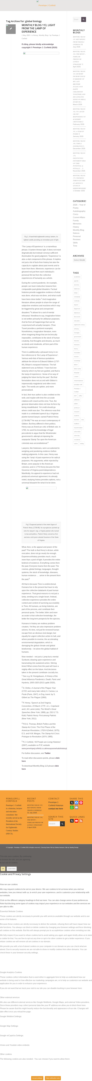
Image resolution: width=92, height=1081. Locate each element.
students (76, 415)
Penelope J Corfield (77, 390)
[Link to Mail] (84, 850)
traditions (76, 423)
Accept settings (37, 1078)
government (77, 336)
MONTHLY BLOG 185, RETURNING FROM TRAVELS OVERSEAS (35, 807)
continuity (77, 301)
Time (75, 246)
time (82, 419)
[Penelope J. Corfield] (46, 5)
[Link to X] (77, 850)
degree (76, 304)
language (76, 372)
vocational (77, 439)
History (35, 35)
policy (80, 395)
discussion (77, 316)
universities (77, 431)
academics (77, 277)
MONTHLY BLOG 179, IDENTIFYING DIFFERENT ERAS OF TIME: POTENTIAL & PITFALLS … (79, 160)
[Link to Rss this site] (80, 850)
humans (76, 356)
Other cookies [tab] (6, 1054)
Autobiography (79, 211)
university (77, 435)
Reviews (76, 239)
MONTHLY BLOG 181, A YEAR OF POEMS (79, 131)
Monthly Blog (43, 35)
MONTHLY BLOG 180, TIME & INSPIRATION (79, 143)
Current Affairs (79, 217)
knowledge (77, 360)
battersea (77, 288)
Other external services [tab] (10, 997)
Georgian (76, 332)
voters (76, 443)
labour (76, 364)
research (76, 411)
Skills (75, 243)
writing (82, 443)
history (76, 348)
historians (77, 344)
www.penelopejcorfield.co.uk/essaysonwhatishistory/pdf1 (46, 748)
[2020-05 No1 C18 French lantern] (11, 29)
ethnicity (76, 329)
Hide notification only (53, 1078)
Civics (75, 214)
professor (77, 407)
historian (76, 340)
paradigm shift (78, 384)
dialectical (77, 312)
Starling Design (74, 847)
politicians (77, 399)
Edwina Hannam (59, 847)
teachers (76, 419)
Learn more (11, 869)
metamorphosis (78, 380)
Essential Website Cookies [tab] (11, 911)
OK (3, 869)
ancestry (76, 285)
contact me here (55, 809)
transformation (78, 427)
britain (76, 293)
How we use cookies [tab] (9, 884)
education (77, 321)
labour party (77, 368)
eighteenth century (79, 324)
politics (76, 403)
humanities (77, 352)
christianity (77, 296)
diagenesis (77, 308)
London (76, 376)
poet (75, 395)
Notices (76, 233)
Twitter (48, 753)
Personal (77, 236)
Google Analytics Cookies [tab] (11, 972)
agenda (76, 281)
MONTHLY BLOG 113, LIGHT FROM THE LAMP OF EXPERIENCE (38, 28)
